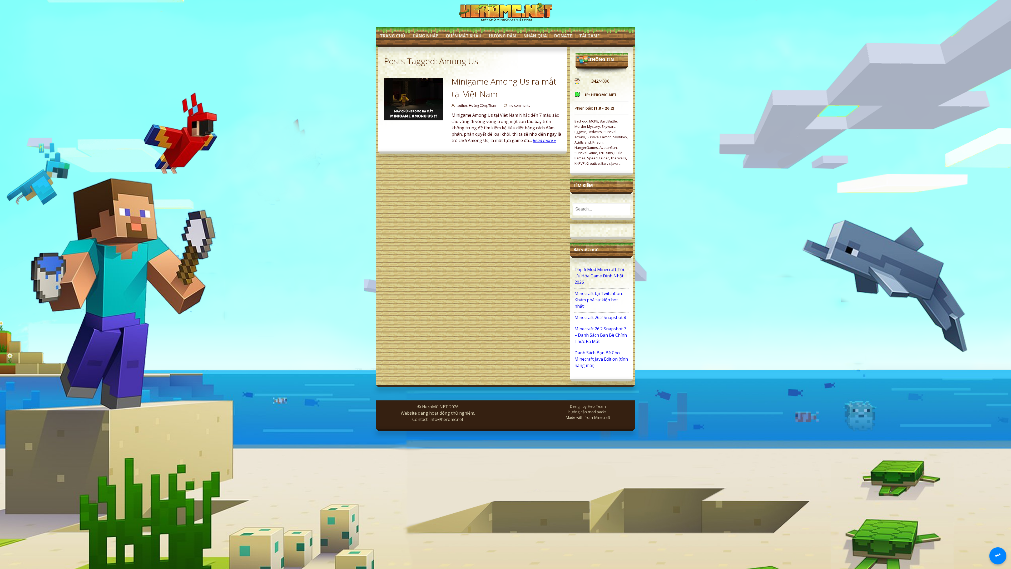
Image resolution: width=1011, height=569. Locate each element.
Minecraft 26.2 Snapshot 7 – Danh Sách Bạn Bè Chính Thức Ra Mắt (600, 335)
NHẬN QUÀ (535, 36)
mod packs (597, 411)
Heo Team (597, 406)
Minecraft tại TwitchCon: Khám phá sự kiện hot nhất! (598, 300)
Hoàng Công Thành (483, 105)
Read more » (544, 140)
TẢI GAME (589, 36)
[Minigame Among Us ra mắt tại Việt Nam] (413, 119)
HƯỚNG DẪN (502, 36)
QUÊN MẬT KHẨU (464, 36)
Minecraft (602, 417)
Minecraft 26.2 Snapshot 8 (600, 317)
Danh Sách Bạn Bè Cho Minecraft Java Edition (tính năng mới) (601, 359)
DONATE (563, 36)
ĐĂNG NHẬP (425, 36)
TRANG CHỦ (392, 36)
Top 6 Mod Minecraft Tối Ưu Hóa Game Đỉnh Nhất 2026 (599, 276)
